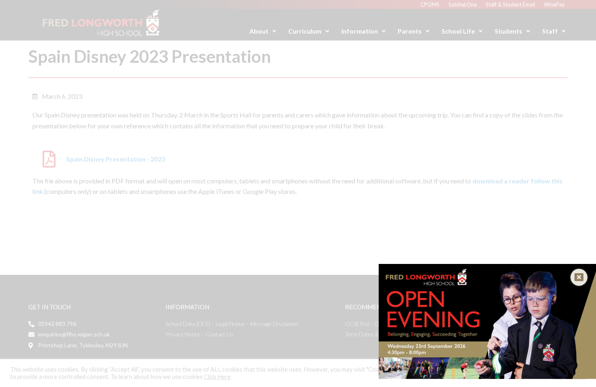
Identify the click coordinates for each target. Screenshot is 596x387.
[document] (298, 193)
